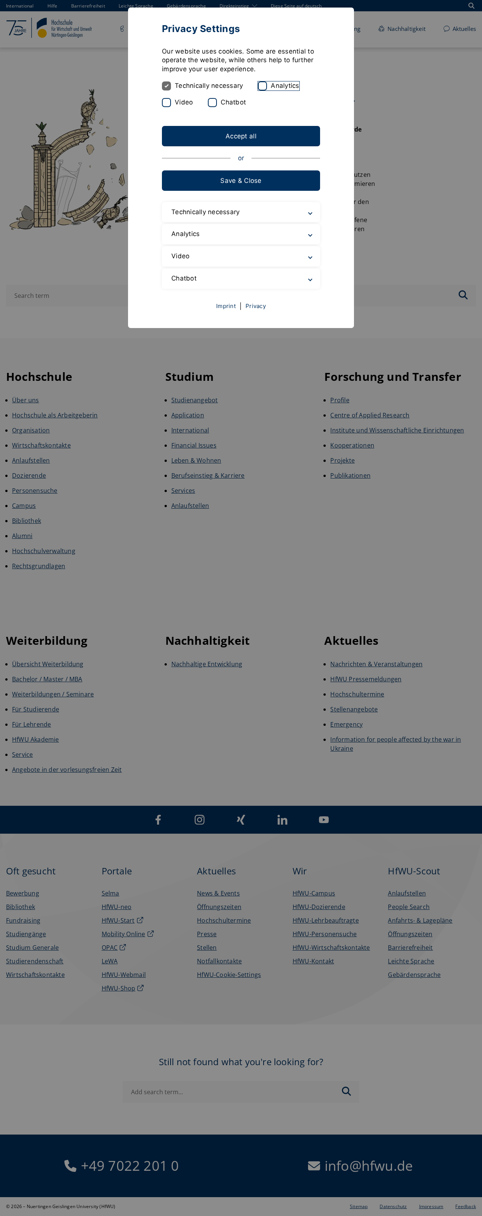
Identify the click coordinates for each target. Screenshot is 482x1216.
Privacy (256, 306)
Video (184, 102)
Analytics (285, 85)
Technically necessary (209, 85)
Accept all (241, 136)
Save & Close (240, 180)
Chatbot (233, 102)
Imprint (226, 306)
